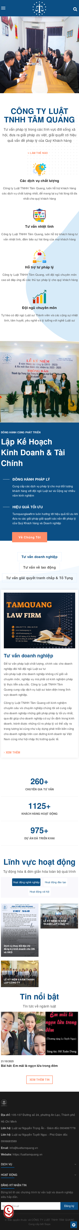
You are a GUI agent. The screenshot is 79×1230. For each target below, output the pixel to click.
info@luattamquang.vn (24, 1148)
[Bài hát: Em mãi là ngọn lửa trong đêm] (39, 1033)
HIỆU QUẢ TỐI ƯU (27, 506)
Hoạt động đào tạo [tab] (55, 882)
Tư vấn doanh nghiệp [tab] (39, 556)
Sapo (47, 1224)
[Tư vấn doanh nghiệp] (39, 620)
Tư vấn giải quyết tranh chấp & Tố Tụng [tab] (39, 578)
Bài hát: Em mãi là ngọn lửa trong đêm (29, 1065)
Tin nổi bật (39, 996)
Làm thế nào (38, 153)
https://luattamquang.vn (27, 1154)
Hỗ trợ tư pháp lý (39, 267)
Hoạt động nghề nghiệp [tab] (26, 882)
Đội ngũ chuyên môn (39, 307)
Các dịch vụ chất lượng (39, 180)
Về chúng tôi (30, 537)
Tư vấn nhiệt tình (39, 226)
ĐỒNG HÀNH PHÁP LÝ (31, 479)
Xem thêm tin (39, 1079)
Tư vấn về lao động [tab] (39, 567)
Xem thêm (12, 752)
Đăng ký (69, 1206)
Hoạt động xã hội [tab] (39, 891)
